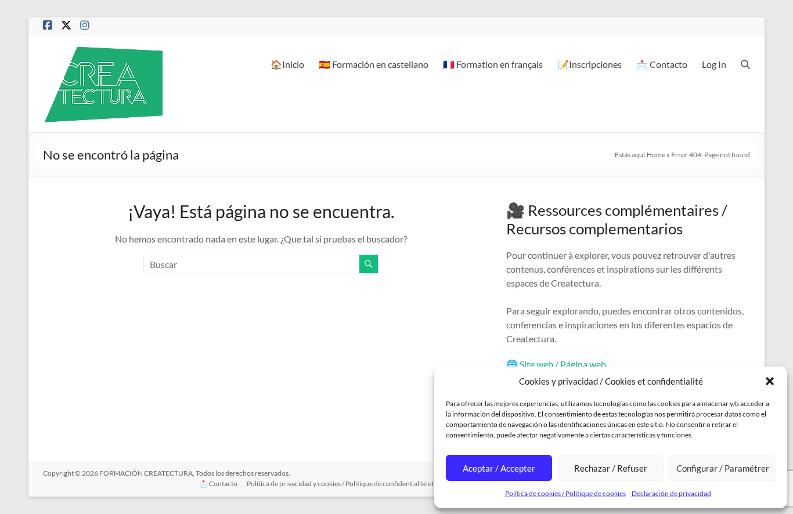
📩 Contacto (661, 64)
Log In (714, 64)
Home (656, 154)
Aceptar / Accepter (499, 468)
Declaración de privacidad (671, 493)
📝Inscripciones (589, 64)
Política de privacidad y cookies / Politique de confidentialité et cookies (352, 483)
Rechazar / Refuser (610, 468)
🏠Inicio (287, 64)
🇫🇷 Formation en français (493, 64)
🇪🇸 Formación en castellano (373, 64)
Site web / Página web (563, 364)
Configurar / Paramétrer (722, 468)
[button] (770, 381)
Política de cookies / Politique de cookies (565, 493)
